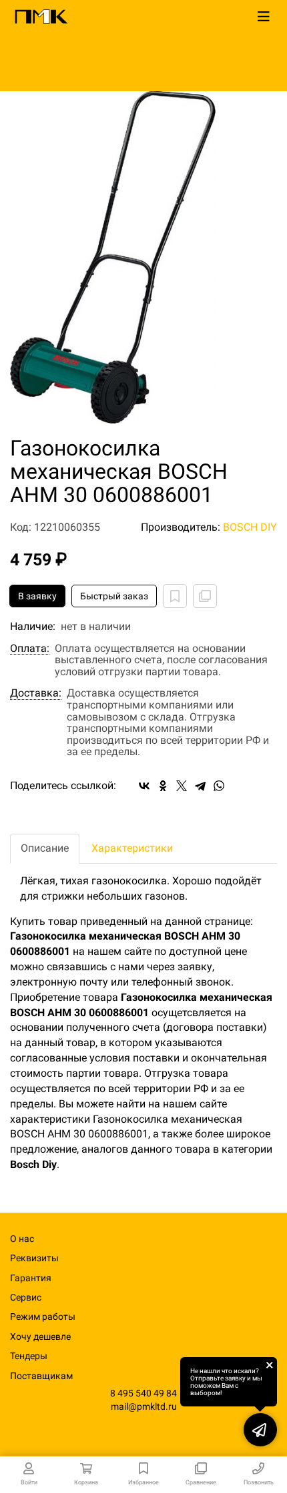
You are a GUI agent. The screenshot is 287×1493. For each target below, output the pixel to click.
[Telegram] (200, 786)
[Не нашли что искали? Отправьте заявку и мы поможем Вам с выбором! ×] (260, 1429)
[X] (182, 786)
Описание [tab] (45, 848)
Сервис (25, 1297)
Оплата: (29, 649)
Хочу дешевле (40, 1336)
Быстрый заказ (114, 596)
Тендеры (28, 1355)
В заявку (37, 596)
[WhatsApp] (219, 786)
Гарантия (30, 1278)
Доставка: (35, 693)
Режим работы (42, 1316)
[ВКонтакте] (144, 786)
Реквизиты (34, 1258)
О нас (22, 1238)
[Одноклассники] (163, 786)
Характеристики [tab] (132, 848)
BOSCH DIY (250, 527)
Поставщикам (41, 1375)
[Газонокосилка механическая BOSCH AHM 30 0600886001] (143, 257)
